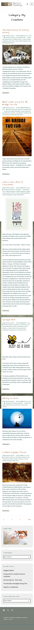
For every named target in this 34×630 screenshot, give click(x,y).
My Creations (19, 37)
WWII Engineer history (8, 42)
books (10, 326)
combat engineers (21, 191)
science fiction (22, 330)
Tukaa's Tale (24, 405)
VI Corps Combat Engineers (22, 193)
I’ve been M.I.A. (8, 319)
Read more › (5, 92)
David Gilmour (6, 405)
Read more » (6, 173)
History (13, 37)
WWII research (20, 194)
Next (29, 519)
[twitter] (8, 610)
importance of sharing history (13, 39)
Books (11, 324)
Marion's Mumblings (17, 4)
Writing (21, 403)
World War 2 (11, 41)
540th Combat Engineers (8, 191)
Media (19, 109)
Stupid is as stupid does (10, 587)
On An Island (17, 405)
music (11, 405)
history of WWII (13, 459)
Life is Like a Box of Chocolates (12, 183)
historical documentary (16, 113)
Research (24, 457)
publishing (11, 330)
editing (15, 326)
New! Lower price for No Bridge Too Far (15, 103)
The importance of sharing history (15, 31)
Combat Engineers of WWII (17, 111)
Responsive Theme (8, 619)
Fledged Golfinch (8, 570)
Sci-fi (28, 324)
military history (10, 193)
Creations (16, 324)
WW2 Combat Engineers (22, 41)
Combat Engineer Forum (14, 452)
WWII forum (16, 460)
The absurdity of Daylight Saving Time (15, 583)
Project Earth (12, 328)
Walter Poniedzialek (7, 194)
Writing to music (10, 398)
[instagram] (12, 610)
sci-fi (16, 330)
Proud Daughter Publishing (12, 114)
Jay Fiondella (20, 326)
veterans (20, 459)
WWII (24, 37)
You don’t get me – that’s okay (12, 580)
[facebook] (3, 610)
